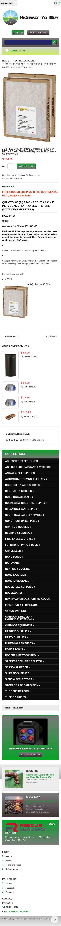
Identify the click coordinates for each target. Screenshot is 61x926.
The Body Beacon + (18, 691)
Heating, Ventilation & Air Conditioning (23, 175)
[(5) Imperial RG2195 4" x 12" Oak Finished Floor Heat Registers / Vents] (10, 417)
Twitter (8, 883)
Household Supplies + (20, 587)
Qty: (4, 166)
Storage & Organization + (22, 685)
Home (5, 60)
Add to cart (26, 166)
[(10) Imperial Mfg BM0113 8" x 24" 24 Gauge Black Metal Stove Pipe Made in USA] (10, 365)
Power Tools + (15, 649)
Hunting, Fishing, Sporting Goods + (28, 598)
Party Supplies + (16, 637)
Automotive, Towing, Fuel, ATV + (26, 479)
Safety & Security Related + (24, 661)
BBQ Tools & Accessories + (23, 485)
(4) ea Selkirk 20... (29, 387)
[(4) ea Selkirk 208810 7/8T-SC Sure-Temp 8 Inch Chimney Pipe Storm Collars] (10, 402)
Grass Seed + (14, 551)
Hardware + (13, 563)
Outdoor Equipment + (19, 625)
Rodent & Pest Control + (22, 655)
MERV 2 (9, 279)
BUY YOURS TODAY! (30, 754)
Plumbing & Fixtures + (20, 643)
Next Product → (52, 336)
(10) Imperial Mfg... (29, 357)
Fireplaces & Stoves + (20, 539)
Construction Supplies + (22, 521)
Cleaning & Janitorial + (21, 509)
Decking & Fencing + (18, 533)
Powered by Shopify (43, 919)
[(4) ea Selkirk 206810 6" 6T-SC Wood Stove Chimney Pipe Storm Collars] (10, 387)
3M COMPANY (15, 179)
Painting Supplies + (18, 631)
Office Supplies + (16, 610)
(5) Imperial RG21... (29, 416)
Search (8, 856)
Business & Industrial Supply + (26, 503)
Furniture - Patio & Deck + (22, 545)
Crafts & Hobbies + (18, 527)
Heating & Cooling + (25, 60)
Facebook (9, 888)
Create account (38, 32)
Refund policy (11, 869)
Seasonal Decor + (17, 667)
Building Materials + (19, 497)
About (8, 861)
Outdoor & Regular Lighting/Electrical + (19, 618)
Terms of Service (13, 865)
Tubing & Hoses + (16, 697)
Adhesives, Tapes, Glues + (22, 461)
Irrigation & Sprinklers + (22, 604)
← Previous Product (11, 336)
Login (19, 32)
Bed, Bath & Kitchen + (19, 491)
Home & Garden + (16, 575)
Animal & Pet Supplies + (21, 473)
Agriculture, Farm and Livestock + (29, 467)
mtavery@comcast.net (19, 911)
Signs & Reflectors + (19, 679)
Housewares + (15, 593)
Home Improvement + (19, 581)
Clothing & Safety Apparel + (24, 515)
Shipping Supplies (17, 673)
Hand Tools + (14, 557)
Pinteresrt (9, 892)
